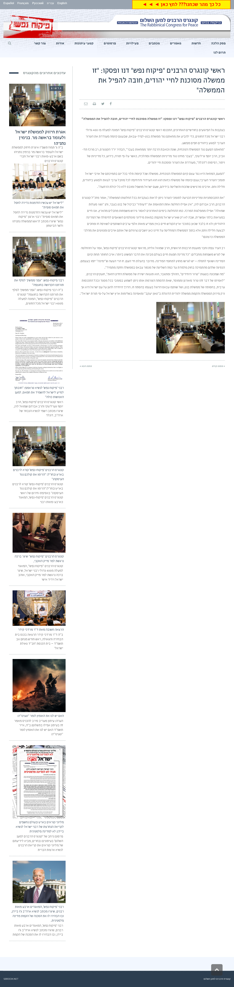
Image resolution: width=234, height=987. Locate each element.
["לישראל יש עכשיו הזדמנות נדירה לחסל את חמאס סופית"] (39, 181)
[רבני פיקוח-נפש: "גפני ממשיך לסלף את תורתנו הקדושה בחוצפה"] (39, 257)
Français (23, 3)
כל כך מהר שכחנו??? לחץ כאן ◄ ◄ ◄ (181, 5)
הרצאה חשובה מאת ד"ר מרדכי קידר (41, 630)
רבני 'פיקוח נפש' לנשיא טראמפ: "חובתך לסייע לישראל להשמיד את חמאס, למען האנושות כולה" (39, 392)
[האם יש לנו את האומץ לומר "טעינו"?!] (39, 685)
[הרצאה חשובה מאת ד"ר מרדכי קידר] (39, 608)
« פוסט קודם (218, 366)
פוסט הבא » (86, 366)
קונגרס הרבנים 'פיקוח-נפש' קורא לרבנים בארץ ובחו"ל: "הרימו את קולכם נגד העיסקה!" (38, 474)
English (62, 3)
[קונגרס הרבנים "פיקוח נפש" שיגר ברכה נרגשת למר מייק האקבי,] (39, 533)
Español (8, 3)
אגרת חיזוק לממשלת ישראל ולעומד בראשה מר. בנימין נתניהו (40, 138)
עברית (50, 3)
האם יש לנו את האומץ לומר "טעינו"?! (41, 716)
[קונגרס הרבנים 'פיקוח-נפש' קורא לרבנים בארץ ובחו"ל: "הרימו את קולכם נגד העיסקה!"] (39, 446)
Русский (37, 3)
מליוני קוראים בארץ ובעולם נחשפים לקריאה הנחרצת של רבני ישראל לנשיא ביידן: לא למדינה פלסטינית (40, 827)
